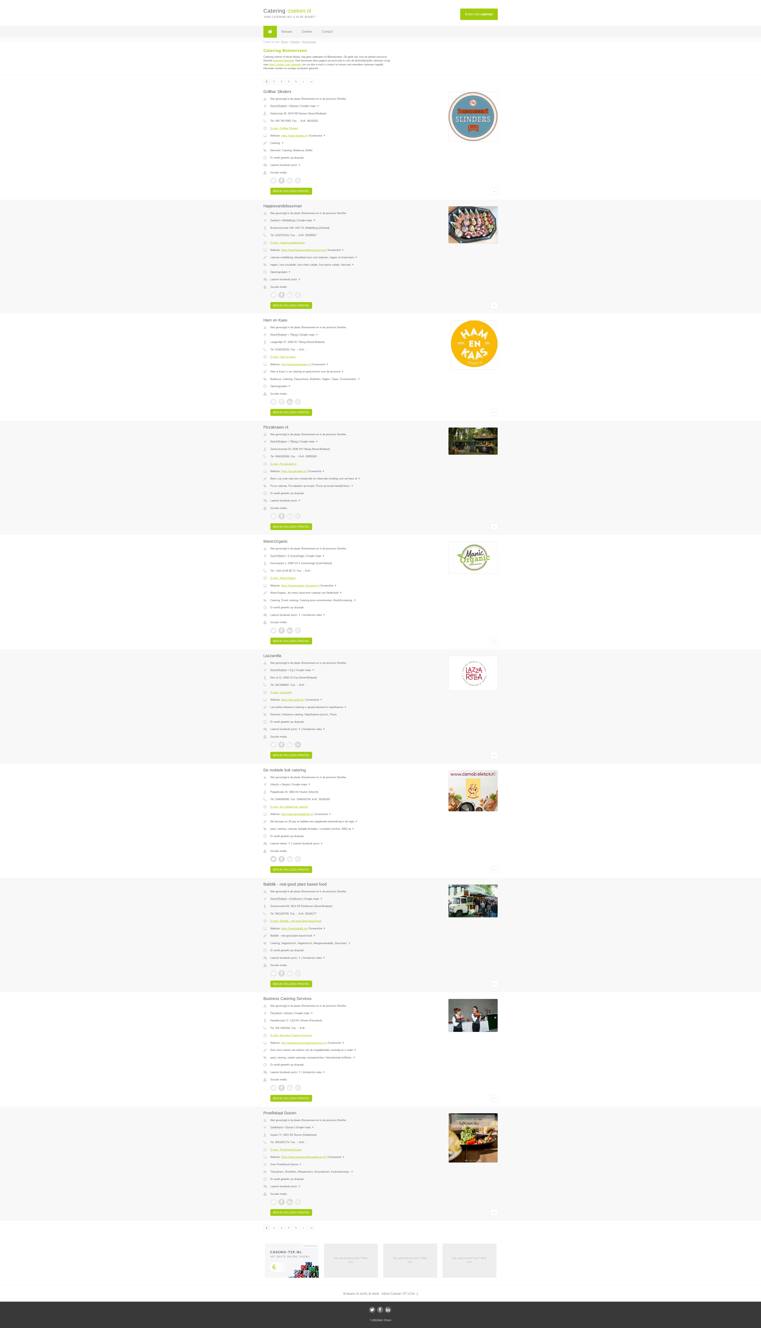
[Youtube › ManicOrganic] (298, 630)
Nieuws (286, 31)
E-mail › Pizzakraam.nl (283, 463)
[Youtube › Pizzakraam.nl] (298, 516)
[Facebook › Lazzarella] (281, 744)
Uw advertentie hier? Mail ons (351, 1260)
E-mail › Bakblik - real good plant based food (295, 920)
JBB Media (377, 1320)
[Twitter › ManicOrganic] (273, 630)
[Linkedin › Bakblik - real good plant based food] (290, 973)
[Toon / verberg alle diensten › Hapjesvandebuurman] (331, 265)
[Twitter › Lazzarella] (273, 744)
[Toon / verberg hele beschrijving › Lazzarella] (331, 707)
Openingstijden (280, 272)
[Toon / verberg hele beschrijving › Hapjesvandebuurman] (331, 257)
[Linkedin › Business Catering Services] (290, 1088)
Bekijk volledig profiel (291, 191)
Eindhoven (296, 898)
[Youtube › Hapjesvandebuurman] (298, 295)
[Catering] (270, 32)
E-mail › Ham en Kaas (283, 356)
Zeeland (274, 220)
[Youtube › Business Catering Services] (298, 1088)
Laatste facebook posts (285, 165)
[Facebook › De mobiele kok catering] (281, 859)
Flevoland (275, 1013)
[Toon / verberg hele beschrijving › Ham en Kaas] (331, 372)
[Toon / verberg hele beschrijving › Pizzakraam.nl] (331, 479)
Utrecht (274, 784)
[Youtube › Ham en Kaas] (298, 402)
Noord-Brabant (278, 105)
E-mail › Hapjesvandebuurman (287, 242)
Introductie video (314, 614)
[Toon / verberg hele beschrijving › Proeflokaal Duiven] (331, 1164)
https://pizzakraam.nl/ (293, 471)
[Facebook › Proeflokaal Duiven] (281, 1202)
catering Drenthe (283, 60)
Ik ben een (479, 14)
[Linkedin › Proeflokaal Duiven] (290, 1202)
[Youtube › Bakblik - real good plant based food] (298, 973)
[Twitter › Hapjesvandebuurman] (273, 295)
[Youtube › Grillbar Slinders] (298, 180)
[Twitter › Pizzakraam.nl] (273, 516)
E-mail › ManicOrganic (283, 578)
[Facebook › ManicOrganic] (281, 630)
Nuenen (294, 105)
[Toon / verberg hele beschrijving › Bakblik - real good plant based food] (331, 936)
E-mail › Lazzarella (281, 692)
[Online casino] (294, 1262)
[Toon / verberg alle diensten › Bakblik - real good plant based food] (331, 943)
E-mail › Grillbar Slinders (284, 128)
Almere (288, 1013)
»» (311, 81)
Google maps (310, 105)
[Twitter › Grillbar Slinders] (273, 180)
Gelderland (276, 1127)
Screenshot (317, 135)
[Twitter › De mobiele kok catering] (273, 859)
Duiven (290, 1127)
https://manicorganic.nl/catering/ (299, 585)
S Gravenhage (296, 555)
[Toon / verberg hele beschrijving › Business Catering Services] (331, 1050)
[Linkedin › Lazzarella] (290, 744)
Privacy (387, 1320)
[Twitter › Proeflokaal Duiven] (273, 1202)
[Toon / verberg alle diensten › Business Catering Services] (331, 1058)
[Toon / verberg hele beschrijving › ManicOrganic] (331, 593)
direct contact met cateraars (285, 64)
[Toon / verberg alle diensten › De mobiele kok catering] (331, 829)
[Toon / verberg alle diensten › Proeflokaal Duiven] (331, 1172)
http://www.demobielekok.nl (297, 814)
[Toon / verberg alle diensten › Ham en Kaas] (331, 379)
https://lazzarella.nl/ (292, 699)
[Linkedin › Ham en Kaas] (290, 402)
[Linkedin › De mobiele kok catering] (290, 859)
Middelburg (288, 220)
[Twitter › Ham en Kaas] (273, 402)
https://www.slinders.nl (294, 135)
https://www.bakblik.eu (294, 928)
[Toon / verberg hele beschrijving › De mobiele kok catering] (331, 822)
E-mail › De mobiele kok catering (289, 806)
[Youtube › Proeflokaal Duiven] (298, 1202)
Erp (292, 670)
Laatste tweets (280, 843)
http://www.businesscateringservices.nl (303, 1042)
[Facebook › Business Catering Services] (281, 1088)
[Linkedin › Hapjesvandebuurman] (290, 295)
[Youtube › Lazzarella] (298, 744)
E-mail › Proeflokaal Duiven (286, 1149)
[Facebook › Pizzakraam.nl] (281, 516)
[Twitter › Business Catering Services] (273, 1088)
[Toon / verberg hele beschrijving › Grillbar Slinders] (331, 143)
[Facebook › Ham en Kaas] (281, 402)
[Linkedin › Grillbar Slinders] (290, 180)
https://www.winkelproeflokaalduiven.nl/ (303, 1157)
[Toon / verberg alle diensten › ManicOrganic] (331, 600)
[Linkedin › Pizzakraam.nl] (290, 516)
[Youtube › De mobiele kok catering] (298, 859)
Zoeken (307, 31)
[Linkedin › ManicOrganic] (290, 630)
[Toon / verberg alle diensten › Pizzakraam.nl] (331, 486)
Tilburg (293, 334)
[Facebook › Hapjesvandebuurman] (281, 295)
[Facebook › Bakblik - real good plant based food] (281, 973)
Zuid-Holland (277, 555)
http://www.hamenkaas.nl (295, 364)
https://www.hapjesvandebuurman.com (303, 250)
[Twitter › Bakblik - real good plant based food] (273, 973)
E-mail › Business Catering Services (291, 1035)
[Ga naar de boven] (494, 191)
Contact (327, 31)
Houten (286, 784)
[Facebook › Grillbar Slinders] (281, 180)
